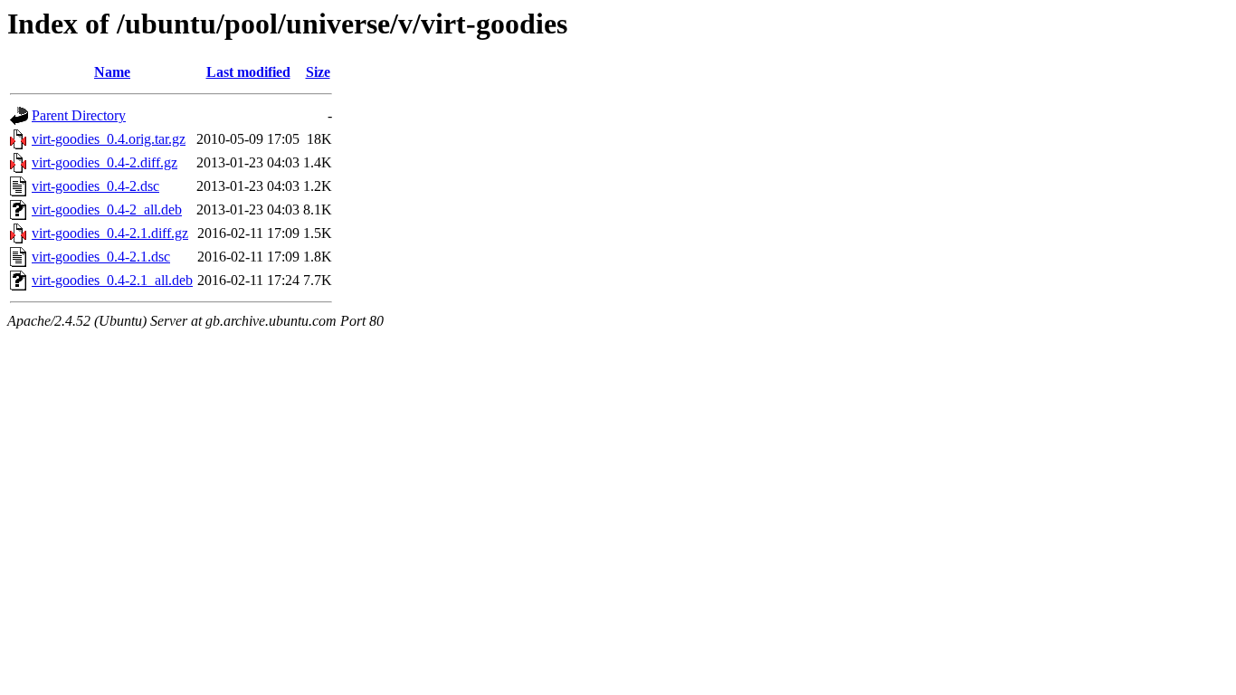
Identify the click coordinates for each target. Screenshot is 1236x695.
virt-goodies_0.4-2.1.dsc (101, 256)
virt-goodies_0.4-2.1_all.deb (112, 280)
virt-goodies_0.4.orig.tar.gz (108, 139)
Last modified (248, 72)
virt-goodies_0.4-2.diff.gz (104, 162)
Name (112, 72)
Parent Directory (79, 115)
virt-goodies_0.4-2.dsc (95, 186)
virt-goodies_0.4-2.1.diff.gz (110, 233)
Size (318, 72)
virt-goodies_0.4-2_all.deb (107, 209)
